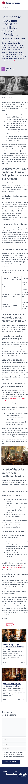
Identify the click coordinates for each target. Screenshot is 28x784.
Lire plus (13, 61)
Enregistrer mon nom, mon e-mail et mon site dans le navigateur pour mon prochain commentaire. (14, 755)
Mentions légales (11, 774)
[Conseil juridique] (3, 3)
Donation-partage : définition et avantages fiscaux (13, 646)
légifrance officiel (11, 625)
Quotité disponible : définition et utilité (12, 684)
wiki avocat (9, 623)
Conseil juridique (13, 3)
